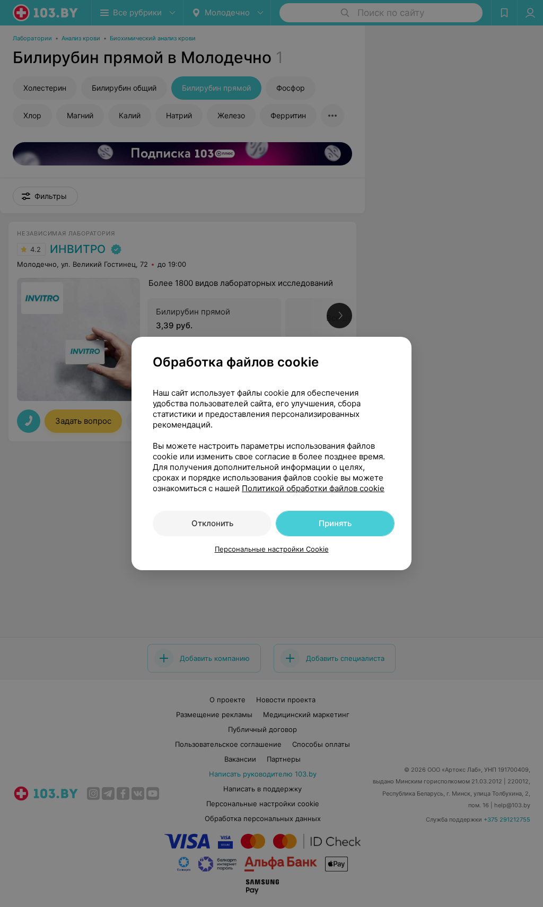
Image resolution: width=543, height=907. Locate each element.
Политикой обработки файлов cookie (313, 488)
